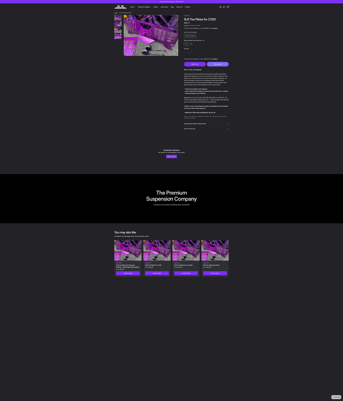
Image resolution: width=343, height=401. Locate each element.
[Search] (220, 7)
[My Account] (224, 7)
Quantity (186, 48)
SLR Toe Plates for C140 (153, 265)
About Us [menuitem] (179, 7)
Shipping (186, 25)
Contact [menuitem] (187, 7)
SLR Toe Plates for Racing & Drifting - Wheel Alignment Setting (127, 266)
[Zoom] (175, 17)
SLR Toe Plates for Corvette (183, 265)
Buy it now (217, 64)
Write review (171, 156)
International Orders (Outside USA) (195, 124)
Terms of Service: (189, 129)
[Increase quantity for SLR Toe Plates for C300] (191, 52)
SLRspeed (119, 263)
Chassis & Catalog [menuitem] (143, 7)
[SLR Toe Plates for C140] (157, 250)
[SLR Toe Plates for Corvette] (186, 250)
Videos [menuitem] (155, 7)
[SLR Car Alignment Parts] (215, 250)
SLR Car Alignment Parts (211, 265)
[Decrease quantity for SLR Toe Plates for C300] (185, 52)
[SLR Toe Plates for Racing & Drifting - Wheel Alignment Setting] (128, 250)
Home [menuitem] (132, 7)
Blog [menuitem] (172, 7)
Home (115, 12)
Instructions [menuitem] (164, 7)
